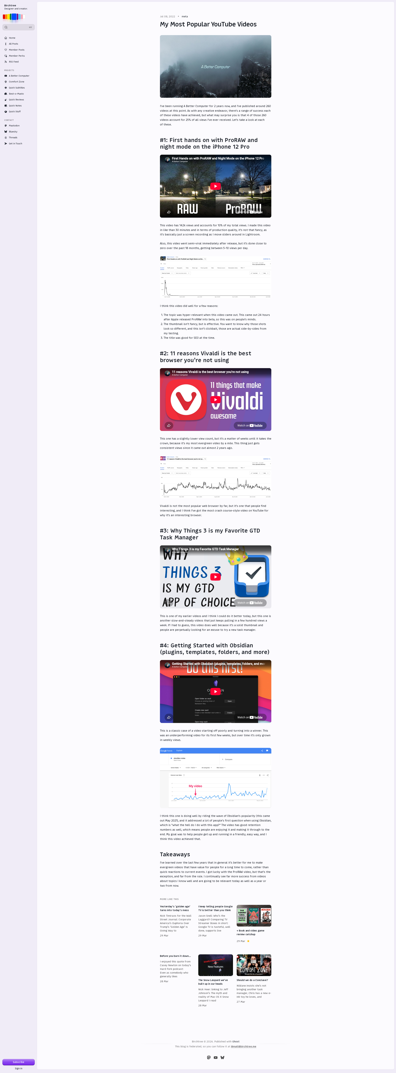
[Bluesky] (222, 1057)
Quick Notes (15, 105)
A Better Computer (19, 75)
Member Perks (17, 55)
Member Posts (16, 49)
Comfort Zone (16, 81)
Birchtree (10, 5)
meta (185, 16)
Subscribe (18, 1062)
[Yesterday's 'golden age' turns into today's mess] (177, 924)
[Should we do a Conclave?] (254, 980)
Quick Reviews (16, 99)
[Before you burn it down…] (177, 980)
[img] (14, 16)
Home (12, 37)
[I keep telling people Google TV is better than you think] (215, 924)
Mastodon (14, 125)
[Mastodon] (209, 1057)
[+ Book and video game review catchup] (254, 924)
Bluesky (13, 131)
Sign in (18, 1068)
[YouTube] (216, 1057)
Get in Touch (15, 143)
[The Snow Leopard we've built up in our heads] (215, 980)
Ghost (235, 1041)
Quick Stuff (15, 111)
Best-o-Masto (16, 93)
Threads (13, 137)
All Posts (13, 43)
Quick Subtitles (17, 87)
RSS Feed (14, 61)
